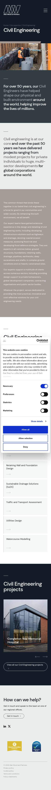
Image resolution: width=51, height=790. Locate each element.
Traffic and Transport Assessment (24, 502)
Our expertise (15, 25)
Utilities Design (14, 520)
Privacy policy (9, 768)
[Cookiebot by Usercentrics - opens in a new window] (36, 341)
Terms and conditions (11, 774)
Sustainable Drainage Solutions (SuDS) (22, 485)
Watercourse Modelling (18, 539)
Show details (37, 421)
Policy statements (10, 777)
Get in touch (13, 716)
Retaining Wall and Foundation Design (22, 467)
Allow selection (26, 438)
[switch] (44, 394)
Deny (25, 447)
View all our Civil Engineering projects (25, 664)
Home (6, 25)
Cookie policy (9, 771)
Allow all (25, 429)
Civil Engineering (29, 25)
